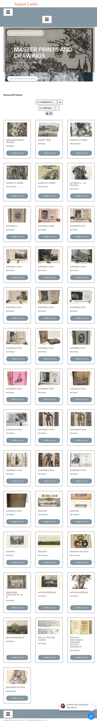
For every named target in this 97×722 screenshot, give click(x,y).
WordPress (45, 720)
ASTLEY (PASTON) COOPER (46, 638)
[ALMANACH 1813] (81, 256)
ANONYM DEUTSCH (79, 551)
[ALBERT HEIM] (49, 129)
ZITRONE (25, 720)
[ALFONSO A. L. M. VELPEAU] (81, 173)
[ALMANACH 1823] (49, 419)
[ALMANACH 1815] (81, 297)
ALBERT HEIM (44, 140)
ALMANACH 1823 (46, 429)
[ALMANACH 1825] (17, 460)
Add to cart (17, 153)
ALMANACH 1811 (77, 226)
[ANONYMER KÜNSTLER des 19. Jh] (17, 582)
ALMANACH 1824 (78, 429)
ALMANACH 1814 (14, 307)
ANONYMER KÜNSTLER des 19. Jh (14, 594)
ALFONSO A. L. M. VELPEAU (78, 184)
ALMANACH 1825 (14, 470)
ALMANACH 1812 (14, 267)
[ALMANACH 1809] (49, 215)
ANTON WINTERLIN (47, 592)
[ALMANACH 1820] (81, 378)
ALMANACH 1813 (78, 267)
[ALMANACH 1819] (49, 378)
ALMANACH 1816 (46, 348)
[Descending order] (60, 102)
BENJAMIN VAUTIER (15, 687)
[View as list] (51, 113)
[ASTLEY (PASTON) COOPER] (49, 627)
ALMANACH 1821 (14, 429)
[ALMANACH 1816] (49, 338)
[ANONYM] (49, 500)
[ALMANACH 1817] (81, 338)
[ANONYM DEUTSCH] (81, 541)
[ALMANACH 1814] (17, 297)
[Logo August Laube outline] (26, 3)
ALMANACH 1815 (78, 307)
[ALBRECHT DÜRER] (81, 129)
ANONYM (42, 511)
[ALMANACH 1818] (17, 378)
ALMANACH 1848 (78, 470)
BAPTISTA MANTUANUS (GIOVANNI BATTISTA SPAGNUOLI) (76, 642)
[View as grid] (47, 113)
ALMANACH (11, 226)
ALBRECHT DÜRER (78, 140)
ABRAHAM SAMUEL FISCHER (15, 141)
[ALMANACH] (17, 215)
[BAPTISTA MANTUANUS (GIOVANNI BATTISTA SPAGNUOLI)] (81, 627)
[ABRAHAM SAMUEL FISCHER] (17, 129)
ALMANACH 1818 (14, 389)
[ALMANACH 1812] (17, 256)
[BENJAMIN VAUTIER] (17, 677)
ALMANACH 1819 (46, 389)
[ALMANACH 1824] (81, 419)
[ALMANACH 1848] (81, 460)
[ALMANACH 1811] (81, 215)
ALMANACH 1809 (46, 226)
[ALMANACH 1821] (17, 419)
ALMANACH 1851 (14, 511)
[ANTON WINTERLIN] (49, 582)
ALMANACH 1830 (46, 470)
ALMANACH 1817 (78, 348)
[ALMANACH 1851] (17, 500)
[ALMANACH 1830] (49, 460)
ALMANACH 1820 (78, 389)
